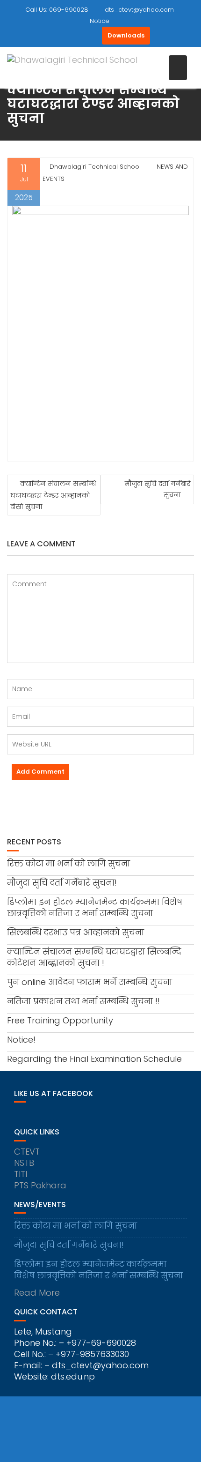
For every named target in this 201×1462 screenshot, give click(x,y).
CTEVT (27, 1151)
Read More (37, 1292)
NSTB (24, 1163)
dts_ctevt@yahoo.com (139, 9)
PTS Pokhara (40, 1185)
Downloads (126, 35)
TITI (20, 1174)
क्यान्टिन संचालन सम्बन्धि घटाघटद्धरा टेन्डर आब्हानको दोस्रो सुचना (53, 495)
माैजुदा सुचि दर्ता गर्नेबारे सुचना (158, 489)
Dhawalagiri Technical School (95, 166)
